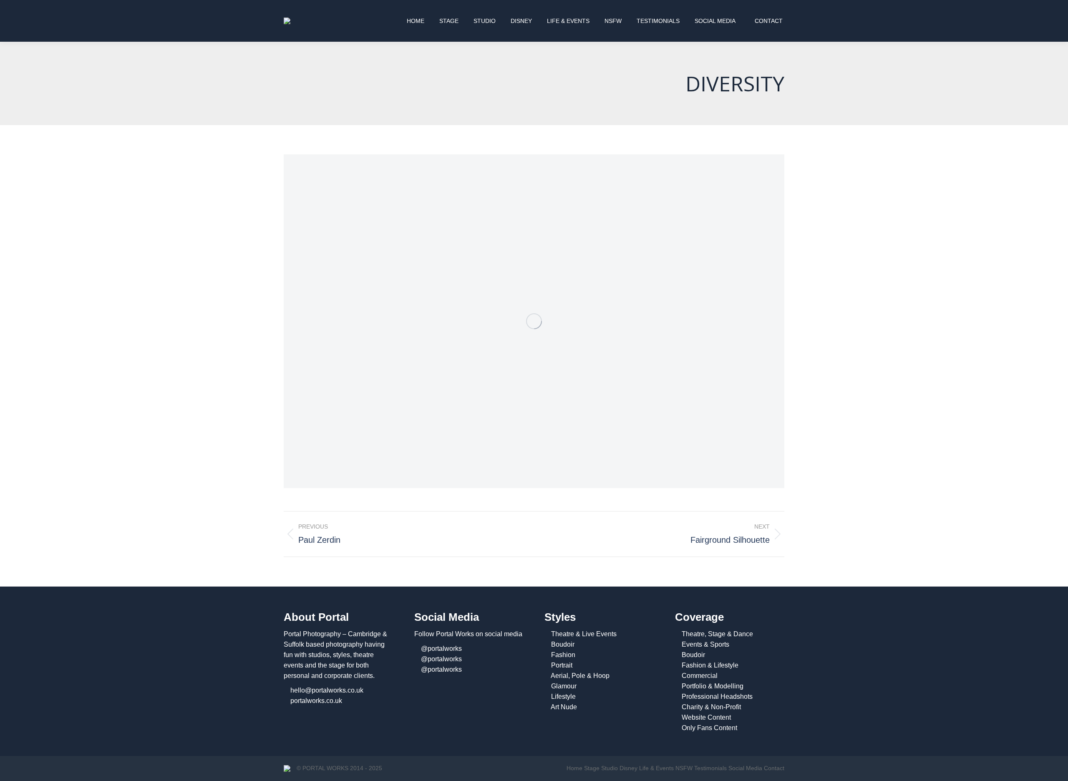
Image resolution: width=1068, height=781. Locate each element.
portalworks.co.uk (316, 700)
